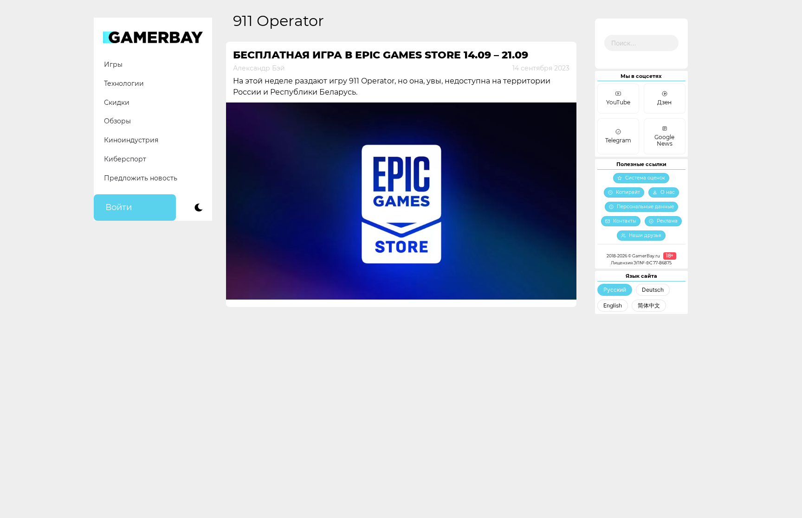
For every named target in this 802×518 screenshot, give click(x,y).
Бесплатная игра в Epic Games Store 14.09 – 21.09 (380, 55)
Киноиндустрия (131, 140)
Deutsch (653, 289)
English (612, 305)
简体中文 (649, 305)
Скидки (116, 102)
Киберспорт (125, 159)
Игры (113, 64)
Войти (118, 207)
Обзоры (117, 121)
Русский (614, 289)
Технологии (124, 83)
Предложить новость (140, 178)
